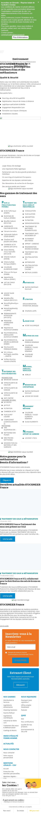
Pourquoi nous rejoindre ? (26, 701)
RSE (22, 719)
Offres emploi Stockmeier (26, 706)
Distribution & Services (8, 701)
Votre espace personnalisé (8, 756)
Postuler (24, 710)
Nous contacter (11, 749)
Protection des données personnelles (11, 772)
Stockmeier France (5, 62)
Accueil (6, 769)
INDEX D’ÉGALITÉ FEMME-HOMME (10, 737)
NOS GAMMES (9, 697)
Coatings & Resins (10, 730)
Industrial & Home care (10, 722)
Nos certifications (27, 722)
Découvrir (20, 685)
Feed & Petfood (8, 713)
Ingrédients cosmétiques (8, 717)
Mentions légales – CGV (9, 764)
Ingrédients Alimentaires (8, 706)
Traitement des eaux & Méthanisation (10, 726)
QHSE (23, 715)
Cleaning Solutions (10, 710)
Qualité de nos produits (26, 726)
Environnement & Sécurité (27, 730)
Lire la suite (4, 626)
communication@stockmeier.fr (12, 35)
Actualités (8, 743)
